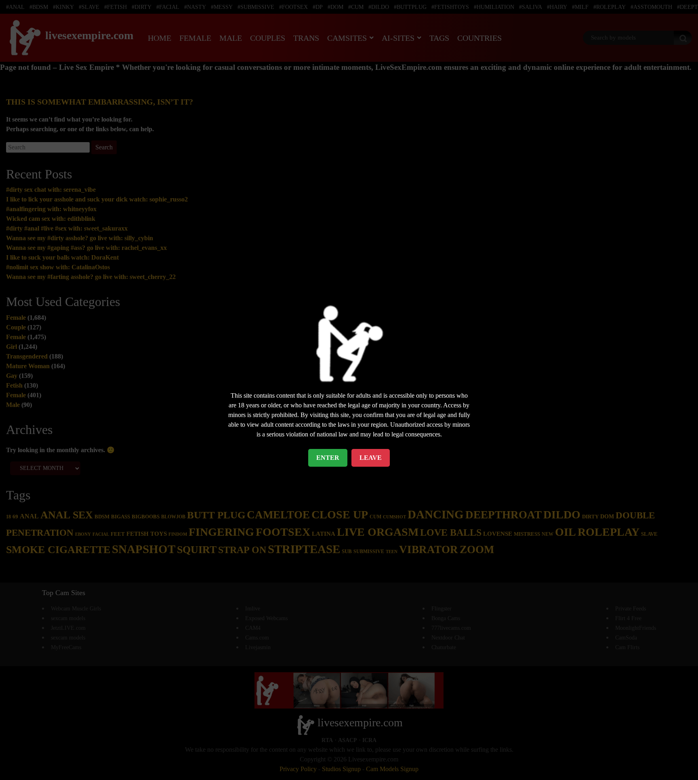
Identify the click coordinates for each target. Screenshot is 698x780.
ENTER (327, 457)
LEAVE (371, 457)
